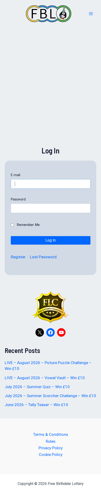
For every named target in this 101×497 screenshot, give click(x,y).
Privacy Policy (51, 448)
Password (18, 199)
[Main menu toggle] (91, 13)
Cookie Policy (50, 454)
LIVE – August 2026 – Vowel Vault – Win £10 (45, 377)
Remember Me (28, 225)
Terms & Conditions (50, 434)
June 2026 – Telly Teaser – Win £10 (36, 404)
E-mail (15, 175)
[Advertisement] (50, 94)
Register (18, 257)
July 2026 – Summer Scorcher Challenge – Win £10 (50, 395)
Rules (50, 441)
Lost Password (43, 257)
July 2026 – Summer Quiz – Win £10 (37, 386)
